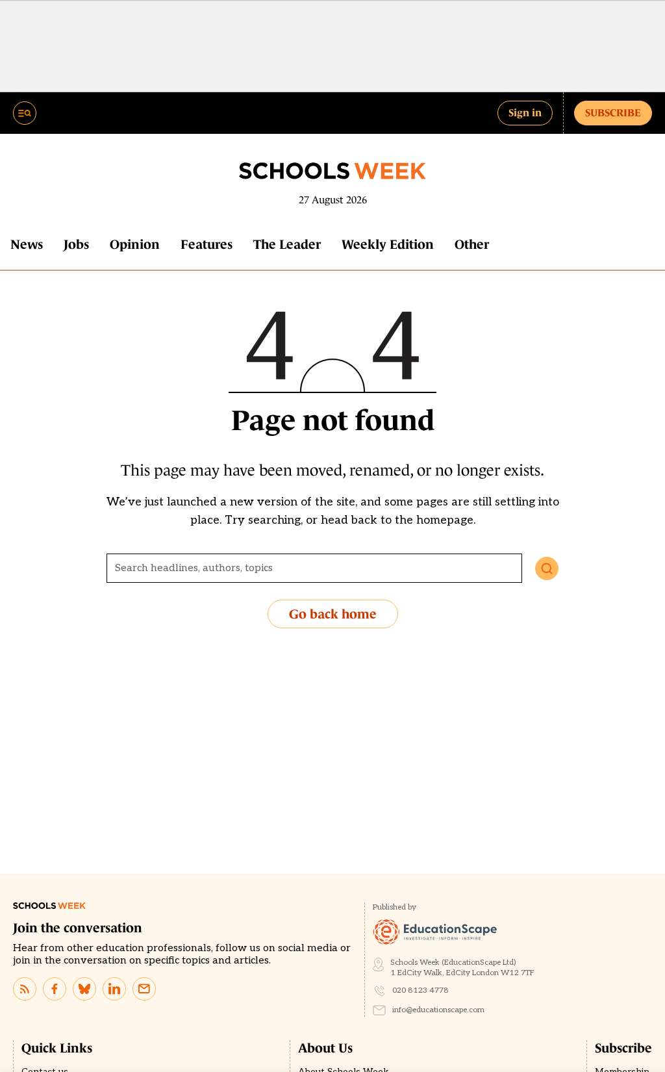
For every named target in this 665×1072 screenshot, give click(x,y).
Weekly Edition (388, 244)
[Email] (144, 989)
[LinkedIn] (114, 989)
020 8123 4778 (420, 990)
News (26, 244)
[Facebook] (54, 989)
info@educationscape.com (438, 1010)
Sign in (525, 112)
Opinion (135, 244)
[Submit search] (546, 568)
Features (206, 244)
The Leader (287, 244)
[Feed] (24, 989)
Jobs (76, 244)
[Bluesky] (84, 989)
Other (472, 244)
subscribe (613, 112)
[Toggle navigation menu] (24, 113)
